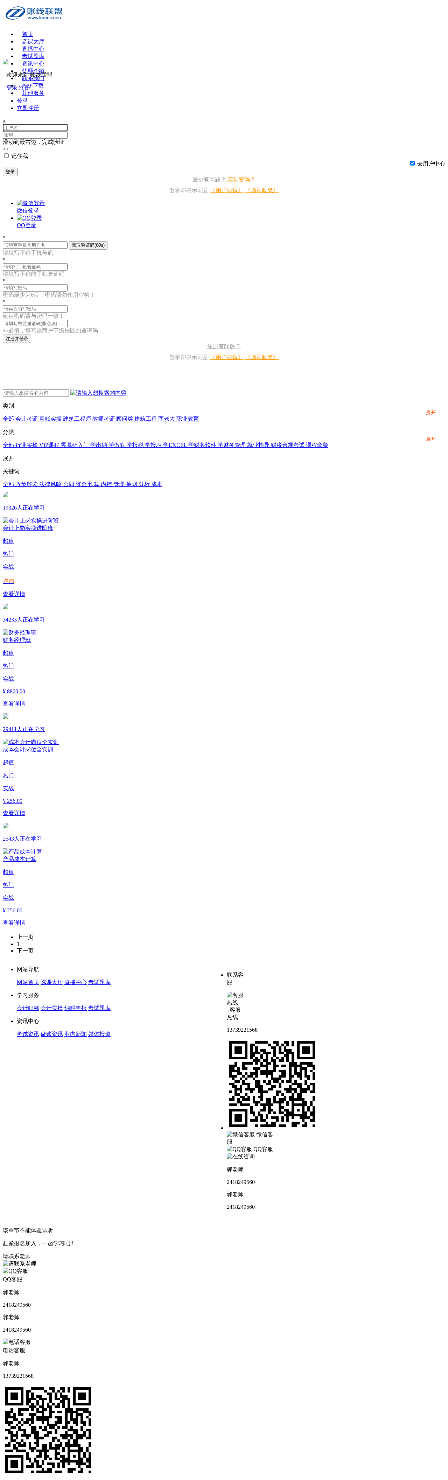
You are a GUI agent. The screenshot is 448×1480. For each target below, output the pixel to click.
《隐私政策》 (262, 190)
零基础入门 (75, 445)
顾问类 (125, 419)
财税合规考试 (288, 445)
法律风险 (51, 484)
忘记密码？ (241, 179)
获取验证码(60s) (88, 245)
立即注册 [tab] (28, 108)
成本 (156, 484)
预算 (94, 484)
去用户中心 (431, 164)
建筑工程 (146, 419)
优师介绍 (33, 71)
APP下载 (33, 86)
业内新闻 (75, 1034)
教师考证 (104, 419)
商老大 (167, 419)
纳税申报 (75, 1008)
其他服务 (33, 93)
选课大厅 (33, 41)
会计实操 (52, 1008)
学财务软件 (203, 445)
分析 (145, 484)
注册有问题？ (224, 346)
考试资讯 (28, 1034)
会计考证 (27, 419)
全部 (9, 419)
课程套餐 (317, 445)
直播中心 (33, 49)
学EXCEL (175, 445)
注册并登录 (17, 338)
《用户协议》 (227, 190)
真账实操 (51, 419)
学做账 (117, 445)
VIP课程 (50, 445)
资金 (82, 484)
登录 (10, 171)
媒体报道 (99, 1034)
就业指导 (259, 445)
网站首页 (28, 982)
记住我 (19, 156)
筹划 (132, 484)
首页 (27, 34)
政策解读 (27, 484)
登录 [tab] (22, 101)
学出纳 (99, 445)
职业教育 (187, 419)
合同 (69, 484)
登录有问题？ (209, 179)
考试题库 (33, 56)
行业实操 (27, 445)
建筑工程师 (77, 419)
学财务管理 (232, 445)
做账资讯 (52, 1034)
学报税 (136, 445)
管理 (119, 484)
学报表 (154, 445)
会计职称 (28, 1008)
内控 (107, 484)
